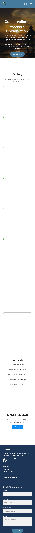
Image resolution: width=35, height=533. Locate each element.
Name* (5, 491)
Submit (17, 531)
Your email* (7, 508)
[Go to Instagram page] (15, 460)
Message (6, 516)
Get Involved (17, 54)
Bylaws (17, 427)
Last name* (6, 499)
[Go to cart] (25, 4)
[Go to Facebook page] (5, 460)
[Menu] (31, 4)
